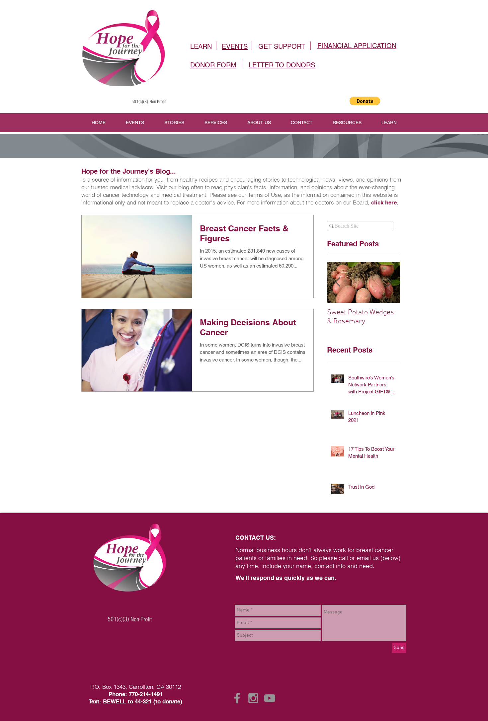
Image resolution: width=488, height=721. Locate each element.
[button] (365, 101)
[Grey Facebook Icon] (237, 698)
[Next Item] (389, 282)
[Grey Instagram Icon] (253, 698)
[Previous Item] (338, 282)
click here (384, 202)
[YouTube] (270, 698)
